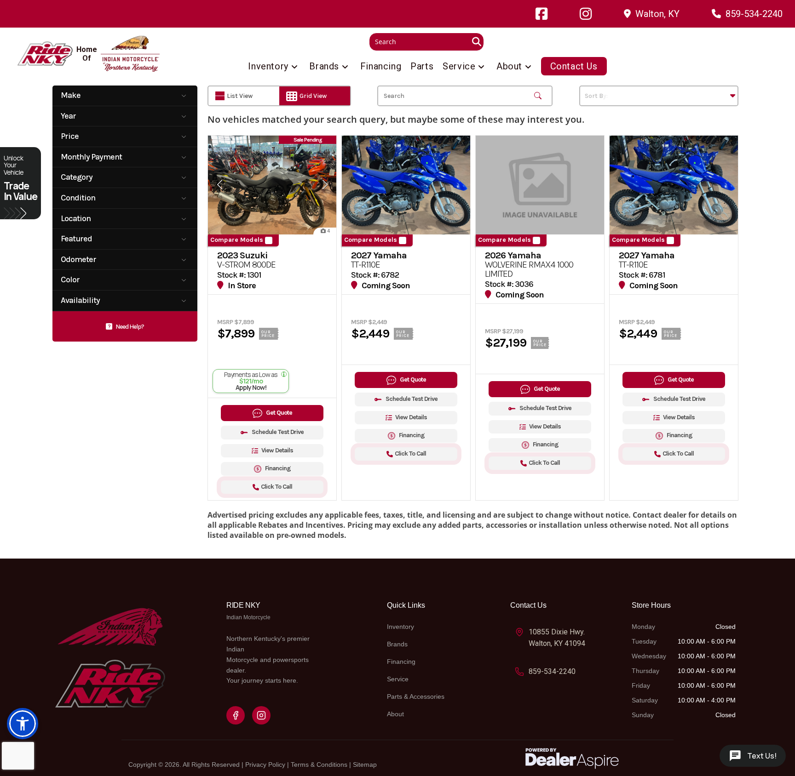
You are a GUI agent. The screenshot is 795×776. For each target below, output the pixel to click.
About (395, 714)
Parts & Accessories (415, 696)
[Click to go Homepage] (109, 657)
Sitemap (365, 764)
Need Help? (129, 327)
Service (398, 679)
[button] (22, 723)
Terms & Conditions (319, 764)
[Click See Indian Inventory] (130, 54)
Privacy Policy (265, 764)
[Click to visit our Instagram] (261, 715)
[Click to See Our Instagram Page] (585, 13)
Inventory (400, 626)
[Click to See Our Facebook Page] (541, 13)
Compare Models (236, 240)
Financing (401, 661)
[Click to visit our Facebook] (235, 715)
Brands (397, 644)
